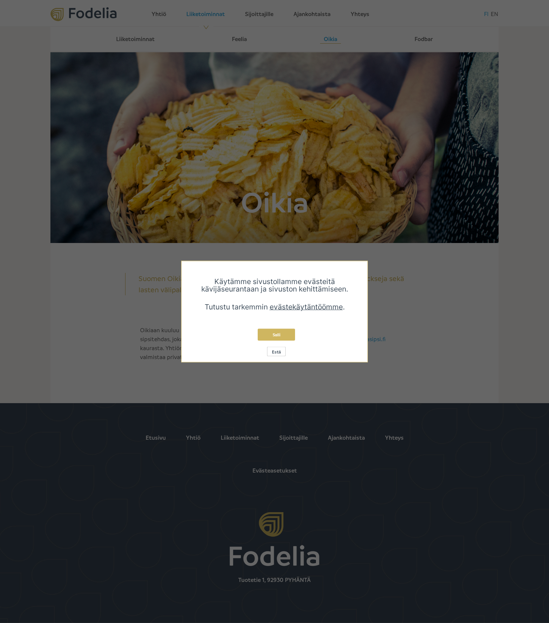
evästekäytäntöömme (306, 306)
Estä (276, 352)
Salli (276, 334)
